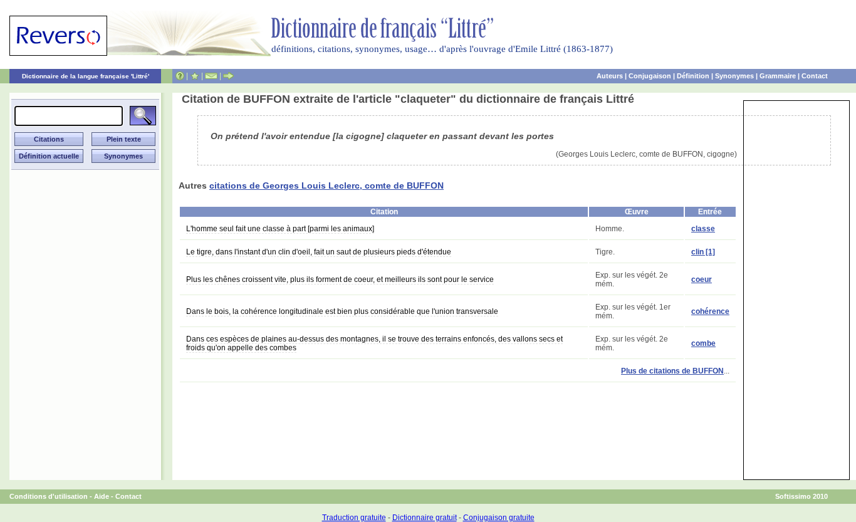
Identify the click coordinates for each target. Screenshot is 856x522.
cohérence (710, 311)
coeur (701, 279)
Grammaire (777, 76)
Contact (814, 76)
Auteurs (610, 76)
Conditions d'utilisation (48, 496)
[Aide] (179, 75)
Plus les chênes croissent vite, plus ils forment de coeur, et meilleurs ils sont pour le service (340, 279)
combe (703, 343)
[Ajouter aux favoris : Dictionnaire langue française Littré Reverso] (194, 75)
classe (703, 228)
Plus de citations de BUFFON (672, 371)
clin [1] (703, 252)
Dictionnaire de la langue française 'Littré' (85, 76)
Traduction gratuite (354, 517)
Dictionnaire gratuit (424, 517)
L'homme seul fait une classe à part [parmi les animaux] (280, 228)
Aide (101, 496)
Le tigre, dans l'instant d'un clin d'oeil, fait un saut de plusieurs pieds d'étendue (318, 252)
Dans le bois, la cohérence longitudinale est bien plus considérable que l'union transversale (342, 311)
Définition (693, 76)
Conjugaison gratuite (499, 517)
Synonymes (734, 76)
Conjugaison (650, 76)
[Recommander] (228, 75)
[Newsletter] (211, 75)
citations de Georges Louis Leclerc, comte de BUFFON (326, 185)
